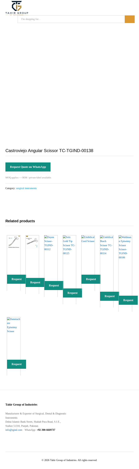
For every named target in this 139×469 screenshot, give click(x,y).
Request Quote (17, 281)
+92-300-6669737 (46, 430)
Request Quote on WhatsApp (28, 166)
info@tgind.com (13, 430)
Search (130, 19)
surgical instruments (26, 188)
